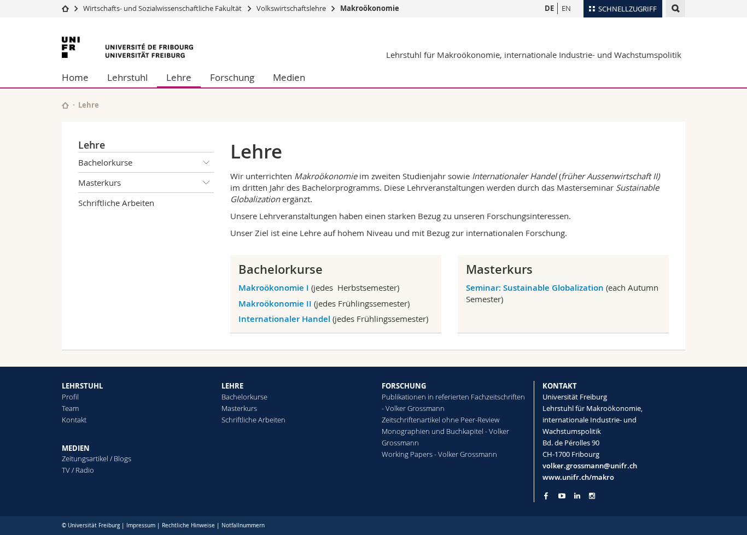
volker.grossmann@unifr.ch (589, 466)
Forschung (232, 77)
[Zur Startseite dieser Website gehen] (65, 105)
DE (549, 8)
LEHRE (232, 386)
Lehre (178, 77)
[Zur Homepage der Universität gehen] (127, 47)
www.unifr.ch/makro (578, 477)
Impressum (140, 525)
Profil (70, 397)
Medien (289, 77)
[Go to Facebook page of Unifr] (546, 496)
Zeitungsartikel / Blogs (96, 458)
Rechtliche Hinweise (188, 525)
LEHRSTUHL (82, 386)
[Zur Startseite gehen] (65, 8)
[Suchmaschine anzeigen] (675, 8)
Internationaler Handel (284, 319)
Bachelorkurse (105, 162)
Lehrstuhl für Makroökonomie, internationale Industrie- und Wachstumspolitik (533, 54)
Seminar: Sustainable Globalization (535, 287)
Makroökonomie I (273, 287)
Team (70, 408)
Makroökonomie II (275, 303)
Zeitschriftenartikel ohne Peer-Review (440, 420)
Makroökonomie (369, 8)
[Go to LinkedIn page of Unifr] (577, 495)
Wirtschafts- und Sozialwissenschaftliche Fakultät (163, 8)
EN (566, 8)
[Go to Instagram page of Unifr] (592, 495)
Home (75, 77)
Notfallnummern (243, 525)
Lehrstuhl (127, 77)
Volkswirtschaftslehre (291, 8)
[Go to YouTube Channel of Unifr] (561, 495)
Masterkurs (99, 182)
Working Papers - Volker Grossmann (439, 454)
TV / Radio (78, 470)
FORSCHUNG (404, 386)
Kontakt (74, 420)
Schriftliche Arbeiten (116, 202)
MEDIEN (76, 448)
